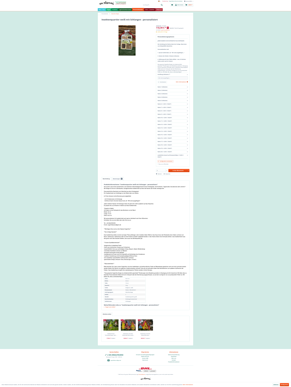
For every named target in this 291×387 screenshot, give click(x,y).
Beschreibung (106, 178)
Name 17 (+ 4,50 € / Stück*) (165, 141)
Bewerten (167, 174)
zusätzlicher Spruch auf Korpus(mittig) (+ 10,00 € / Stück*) (171, 156)
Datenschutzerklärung (173, 354)
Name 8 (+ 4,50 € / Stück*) (164, 110)
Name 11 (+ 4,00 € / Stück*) (165, 121)
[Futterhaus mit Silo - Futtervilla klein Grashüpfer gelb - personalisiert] (145, 325)
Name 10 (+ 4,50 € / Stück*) (165, 117)
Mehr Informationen (188, 384)
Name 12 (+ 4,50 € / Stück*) (165, 124)
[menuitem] (165, 1)
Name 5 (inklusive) (162, 100)
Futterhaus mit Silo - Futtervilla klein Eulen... (128, 334)
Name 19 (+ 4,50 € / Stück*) (165, 148)
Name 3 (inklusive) (162, 93)
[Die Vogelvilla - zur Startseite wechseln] (107, 5)
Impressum (145, 360)
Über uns (173, 358)
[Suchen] (161, 4)
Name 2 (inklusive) (162, 90)
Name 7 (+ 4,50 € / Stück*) (164, 107)
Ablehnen (275, 384)
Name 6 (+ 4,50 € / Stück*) (164, 104)
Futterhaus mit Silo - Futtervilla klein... (145, 334)
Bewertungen (117, 178)
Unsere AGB (145, 358)
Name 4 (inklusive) (162, 97)
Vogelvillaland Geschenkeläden (175, 1)
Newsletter (174, 356)
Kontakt (174, 360)
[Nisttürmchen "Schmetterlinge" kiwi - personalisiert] (111, 325)
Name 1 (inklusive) (162, 87)
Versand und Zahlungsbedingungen (145, 354)
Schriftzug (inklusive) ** (164, 74)
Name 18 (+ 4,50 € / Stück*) (165, 145)
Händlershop (165, 1)
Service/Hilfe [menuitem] (188, 1)
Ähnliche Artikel (107, 314)
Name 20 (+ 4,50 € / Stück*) (165, 151)
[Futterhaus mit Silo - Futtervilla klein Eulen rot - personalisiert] (128, 325)
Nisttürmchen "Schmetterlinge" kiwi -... (111, 334)
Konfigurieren (284, 384)
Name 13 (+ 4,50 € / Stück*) (165, 128)
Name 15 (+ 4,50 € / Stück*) (165, 134)
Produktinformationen (173, 362)
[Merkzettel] (172, 4)
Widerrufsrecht (145, 356)
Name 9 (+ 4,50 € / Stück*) (164, 114)
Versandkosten (142, 374)
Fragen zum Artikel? (110, 307)
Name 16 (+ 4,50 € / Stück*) (165, 138)
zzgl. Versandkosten (165, 30)
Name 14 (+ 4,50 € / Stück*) (165, 131)
